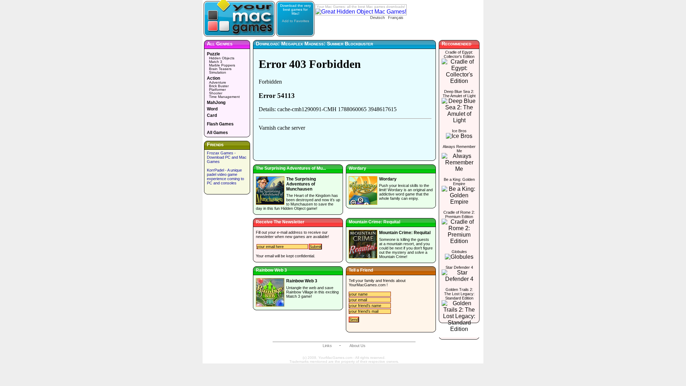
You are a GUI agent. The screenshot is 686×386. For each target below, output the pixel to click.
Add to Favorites (295, 21)
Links (327, 345)
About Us (357, 345)
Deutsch (377, 17)
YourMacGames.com (367, 285)
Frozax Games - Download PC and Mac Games (227, 157)
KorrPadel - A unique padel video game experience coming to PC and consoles (225, 176)
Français (395, 17)
